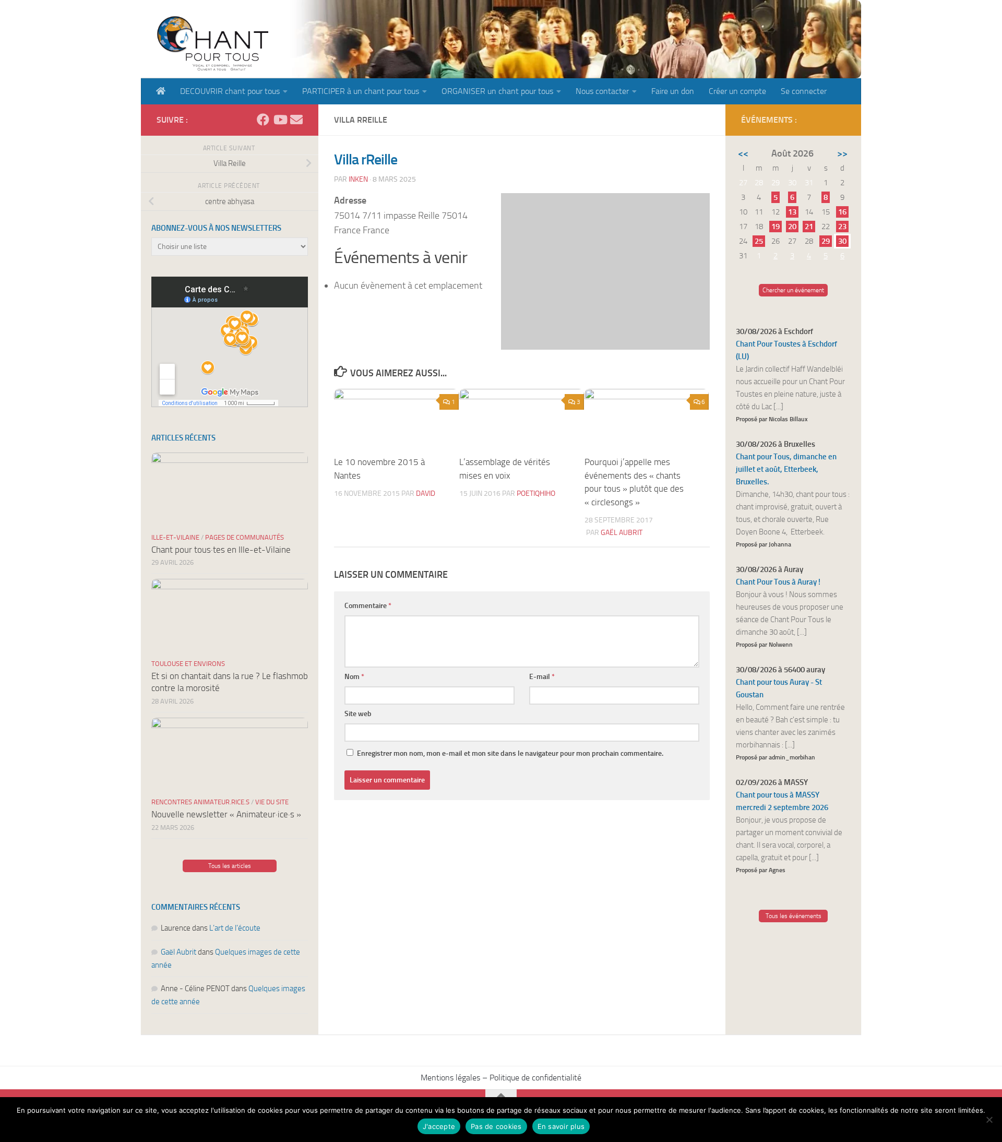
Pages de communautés (244, 537)
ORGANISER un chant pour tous (497, 91)
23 (842, 226)
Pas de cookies (496, 1126)
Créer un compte (737, 91)
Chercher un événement (793, 290)
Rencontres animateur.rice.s (200, 802)
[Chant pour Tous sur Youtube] (279, 119)
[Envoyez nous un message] (296, 119)
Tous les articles (229, 866)
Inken (358, 179)
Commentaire (367, 605)
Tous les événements (793, 916)
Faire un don (672, 91)
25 (759, 241)
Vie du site (272, 802)
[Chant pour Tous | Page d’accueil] (212, 43)
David (425, 493)
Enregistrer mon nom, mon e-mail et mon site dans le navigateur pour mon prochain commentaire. (510, 753)
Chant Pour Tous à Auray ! (778, 582)
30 (842, 241)
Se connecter (804, 91)
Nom (354, 676)
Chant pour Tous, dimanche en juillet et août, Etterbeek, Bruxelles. (786, 469)
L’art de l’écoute (234, 928)
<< (743, 153)
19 (775, 226)
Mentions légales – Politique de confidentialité (501, 1077)
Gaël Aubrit (621, 532)
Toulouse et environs (188, 664)
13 (792, 212)
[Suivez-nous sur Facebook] (263, 119)
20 (792, 226)
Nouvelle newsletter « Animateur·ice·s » (226, 814)
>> (842, 153)
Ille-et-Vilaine (175, 537)
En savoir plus (561, 1126)
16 (842, 212)
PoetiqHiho (536, 493)
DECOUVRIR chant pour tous (230, 91)
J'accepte (439, 1126)
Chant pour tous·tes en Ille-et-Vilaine (221, 549)
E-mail (542, 676)
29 (825, 241)
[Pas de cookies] (989, 1119)
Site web (358, 713)
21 (809, 226)
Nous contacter (602, 91)
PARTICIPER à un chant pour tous (360, 91)
